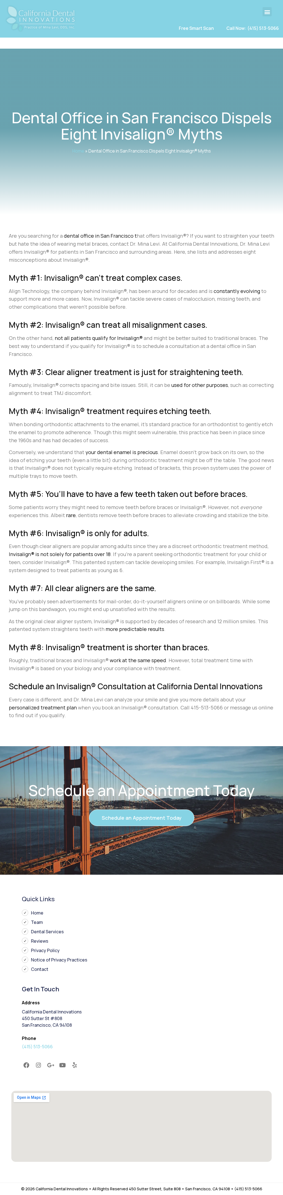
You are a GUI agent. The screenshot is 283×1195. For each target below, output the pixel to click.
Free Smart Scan (196, 28)
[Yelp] (74, 1065)
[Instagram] (38, 1065)
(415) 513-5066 (37, 1047)
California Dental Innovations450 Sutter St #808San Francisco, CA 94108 (52, 1018)
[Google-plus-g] (50, 1065)
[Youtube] (62, 1065)
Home (78, 151)
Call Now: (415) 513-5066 (252, 28)
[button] (267, 11)
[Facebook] (26, 1065)
